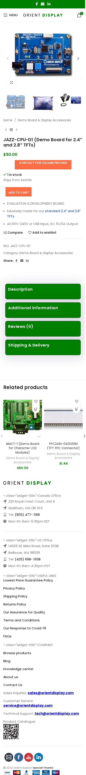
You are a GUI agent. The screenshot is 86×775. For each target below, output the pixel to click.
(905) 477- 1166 (27, 514)
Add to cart (18, 192)
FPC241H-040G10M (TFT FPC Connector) (63, 446)
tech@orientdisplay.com (57, 713)
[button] (7, 58)
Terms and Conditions (21, 620)
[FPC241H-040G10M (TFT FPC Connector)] (63, 417)
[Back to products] (11, 130)
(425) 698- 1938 (28, 559)
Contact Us (12, 685)
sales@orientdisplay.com (51, 693)
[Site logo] (43, 15)
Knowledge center (18, 669)
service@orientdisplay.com (27, 705)
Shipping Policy (15, 596)
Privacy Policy (14, 588)
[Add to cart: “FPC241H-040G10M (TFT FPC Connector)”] (76, 409)
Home (8, 120)
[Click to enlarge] (12, 83)
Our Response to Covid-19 (24, 628)
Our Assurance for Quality (24, 612)
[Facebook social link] (36, 4)
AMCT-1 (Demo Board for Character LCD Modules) (22, 448)
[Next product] (16, 130)
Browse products (17, 653)
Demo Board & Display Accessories (44, 120)
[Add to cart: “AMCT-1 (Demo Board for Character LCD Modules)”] (36, 409)
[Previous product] (6, 130)
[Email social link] (42, 4)
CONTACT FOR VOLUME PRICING (43, 163)
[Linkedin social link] (49, 4)
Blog (6, 661)
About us (10, 677)
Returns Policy (14, 604)
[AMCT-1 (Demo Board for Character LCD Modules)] (22, 417)
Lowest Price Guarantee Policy (28, 580)
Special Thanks (43, 767)
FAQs (7, 636)
